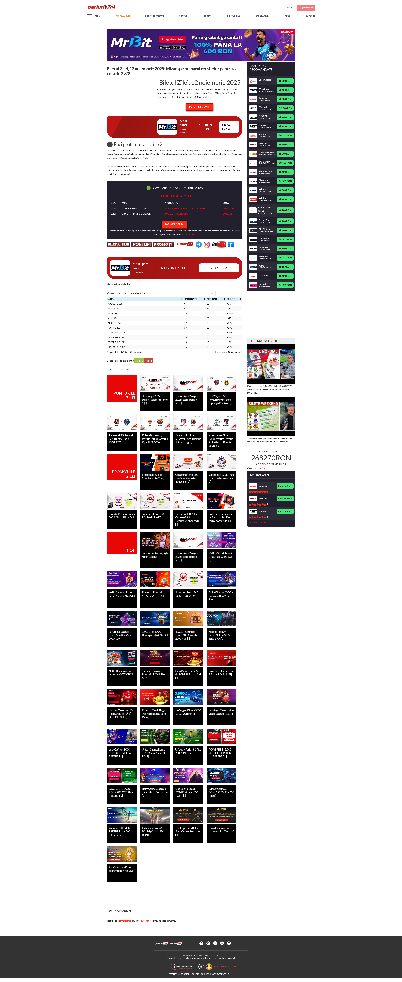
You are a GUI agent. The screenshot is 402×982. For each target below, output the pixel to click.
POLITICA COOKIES (200, 974)
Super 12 (310, 16)
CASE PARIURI (262, 16)
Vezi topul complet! (258, 522)
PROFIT (231, 299)
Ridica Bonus (226, 126)
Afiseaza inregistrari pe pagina (126, 293)
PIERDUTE (212, 299)
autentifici (146, 920)
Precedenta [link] (221, 352)
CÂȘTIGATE (190, 299)
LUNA (111, 299)
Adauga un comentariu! (118, 369)
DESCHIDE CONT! (199, 106)
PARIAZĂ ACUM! (174, 224)
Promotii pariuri (154, 16)
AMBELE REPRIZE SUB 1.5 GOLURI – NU (184, 208)
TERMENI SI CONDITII (179, 974)
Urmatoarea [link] (234, 352)
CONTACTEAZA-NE (220, 974)
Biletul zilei (233, 16)
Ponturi (183, 16)
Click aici (201, 96)
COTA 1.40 (228, 208)
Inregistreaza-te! (306, 8)
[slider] (258, 492)
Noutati (208, 16)
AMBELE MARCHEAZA (176, 213)
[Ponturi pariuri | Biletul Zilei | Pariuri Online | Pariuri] (101, 7)
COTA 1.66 (228, 213)
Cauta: (212, 293)
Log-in (289, 8)
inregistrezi (125, 920)
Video (287, 16)
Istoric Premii (261, 467)
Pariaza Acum (285, 486)
